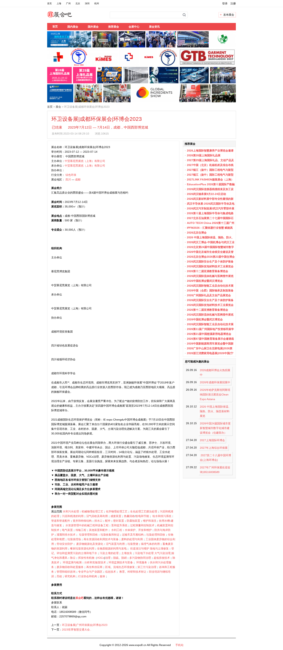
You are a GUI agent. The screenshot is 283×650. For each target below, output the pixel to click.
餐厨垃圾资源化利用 (82, 548)
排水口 (98, 520)
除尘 (72, 557)
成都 (77, 179)
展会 (58, 106)
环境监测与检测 (72, 562)
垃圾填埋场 (74, 539)
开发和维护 (145, 530)
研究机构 (70, 576)
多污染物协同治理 (140, 557)
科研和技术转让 (136, 571)
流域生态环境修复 (124, 567)
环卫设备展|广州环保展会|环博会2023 (84, 624)
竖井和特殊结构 (82, 520)
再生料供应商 (94, 567)
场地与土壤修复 (159, 548)
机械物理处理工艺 (92, 511)
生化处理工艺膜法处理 (143, 511)
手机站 (179, 645)
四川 (68, 179)
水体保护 (130, 530)
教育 (122, 571)
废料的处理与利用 (132, 539)
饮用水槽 (164, 520)
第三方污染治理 (146, 567)
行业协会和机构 (87, 576)
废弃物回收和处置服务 (70, 567)
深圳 (87, 3)
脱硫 (116, 557)
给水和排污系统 (161, 516)
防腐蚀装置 (133, 520)
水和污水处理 (71, 511)
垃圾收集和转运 (109, 534)
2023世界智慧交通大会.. (76, 629)
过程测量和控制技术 (142, 525)
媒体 (102, 576)
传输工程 (80, 530)
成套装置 (116, 516)
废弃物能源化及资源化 (89, 543)
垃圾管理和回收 (88, 534)
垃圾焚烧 (132, 543)
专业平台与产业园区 (90, 571)
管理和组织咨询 (66, 571)
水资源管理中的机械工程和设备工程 (87, 525)
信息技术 (110, 571)
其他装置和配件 (98, 530)
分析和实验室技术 (95, 562)
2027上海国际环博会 (212, 440)
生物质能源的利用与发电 (112, 548)
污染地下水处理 (144, 553)
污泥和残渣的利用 (73, 516)
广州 (68, 3)
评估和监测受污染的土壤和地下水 (77, 553)
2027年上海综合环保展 (214, 447)
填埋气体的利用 (150, 543)
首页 (49, 3)
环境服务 (141, 562)
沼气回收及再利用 (97, 516)
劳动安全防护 (65, 543)
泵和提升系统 (119, 525)
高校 (59, 576)
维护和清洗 (149, 520)
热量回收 (129, 516)
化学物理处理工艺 (116, 511)
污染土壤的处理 (109, 553)
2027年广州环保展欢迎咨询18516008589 (215, 470)
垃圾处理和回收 (155, 534)
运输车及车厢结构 (133, 534)
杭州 (96, 3)
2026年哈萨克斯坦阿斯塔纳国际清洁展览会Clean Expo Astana (215, 394)
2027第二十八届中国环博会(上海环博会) (215, 457)
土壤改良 (126, 553)
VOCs (100, 557)
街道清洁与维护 (139, 548)
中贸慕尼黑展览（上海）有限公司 (85, 160)
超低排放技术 (162, 557)
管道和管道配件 (60, 520)
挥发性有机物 (86, 557)
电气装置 (67, 530)
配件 (108, 520)
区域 (108, 567)
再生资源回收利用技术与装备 (101, 539)
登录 (225, 3)
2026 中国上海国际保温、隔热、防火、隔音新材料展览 (215, 411)
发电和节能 (142, 516)
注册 (233, 3)
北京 (77, 3)
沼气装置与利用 (115, 543)
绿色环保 (70, 174)
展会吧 (64, 17)
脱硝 (124, 557)
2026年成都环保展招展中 (215, 382)
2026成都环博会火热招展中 (215, 372)
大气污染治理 (162, 553)
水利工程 (116, 530)
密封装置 (118, 520)
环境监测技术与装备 (121, 562)
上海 (59, 3)
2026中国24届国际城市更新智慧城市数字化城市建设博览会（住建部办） (215, 428)
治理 (108, 557)
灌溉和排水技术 (66, 534)
